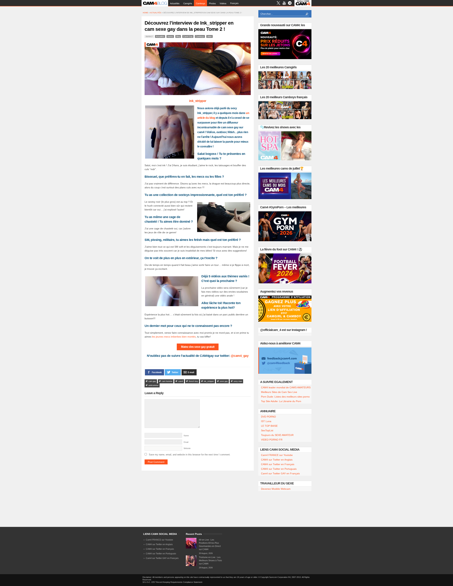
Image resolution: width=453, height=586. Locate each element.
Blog (178, 36)
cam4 (180, 381)
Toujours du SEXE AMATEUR (277, 435)
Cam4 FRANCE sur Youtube (277, 455)
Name (186, 436)
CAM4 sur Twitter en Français (277, 464)
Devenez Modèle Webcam (276, 488)
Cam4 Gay (188, 36)
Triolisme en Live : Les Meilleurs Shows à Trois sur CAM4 (210, 560)
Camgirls (187, 3)
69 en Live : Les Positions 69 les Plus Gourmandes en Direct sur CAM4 (210, 545)
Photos (212, 3)
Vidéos (223, 3)
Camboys (200, 3)
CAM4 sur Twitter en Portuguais (279, 468)
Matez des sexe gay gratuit (197, 346)
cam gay (152, 381)
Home (145, 13)
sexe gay (224, 381)
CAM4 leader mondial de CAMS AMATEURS (286, 387)
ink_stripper (197, 101)
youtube (284, 3)
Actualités (174, 3)
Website (187, 448)
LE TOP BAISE (269, 425)
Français (234, 3)
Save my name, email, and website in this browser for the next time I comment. (189, 454)
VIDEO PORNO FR (271, 439)
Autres (170, 36)
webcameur (153, 385)
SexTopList (267, 430)
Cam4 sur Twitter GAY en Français (280, 473)
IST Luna (266, 421)
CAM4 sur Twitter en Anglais (277, 459)
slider (209, 36)
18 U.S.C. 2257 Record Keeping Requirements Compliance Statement (172, 582)
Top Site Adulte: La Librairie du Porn (281, 401)
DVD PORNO (268, 416)
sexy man (238, 381)
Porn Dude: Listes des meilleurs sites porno (285, 396)
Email (186, 442)
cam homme (167, 381)
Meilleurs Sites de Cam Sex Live (279, 392)
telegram (290, 3)
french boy (193, 381)
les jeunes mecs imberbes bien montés (174, 336)
